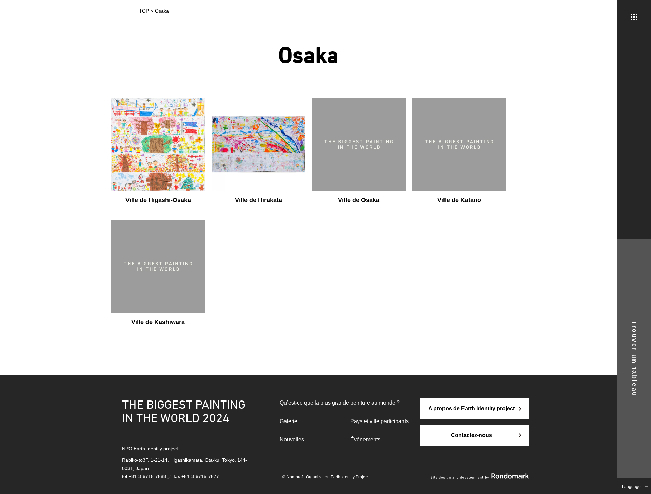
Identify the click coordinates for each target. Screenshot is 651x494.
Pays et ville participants (379, 421)
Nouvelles (292, 439)
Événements (365, 439)
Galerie (288, 421)
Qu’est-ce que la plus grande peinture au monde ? (340, 403)
